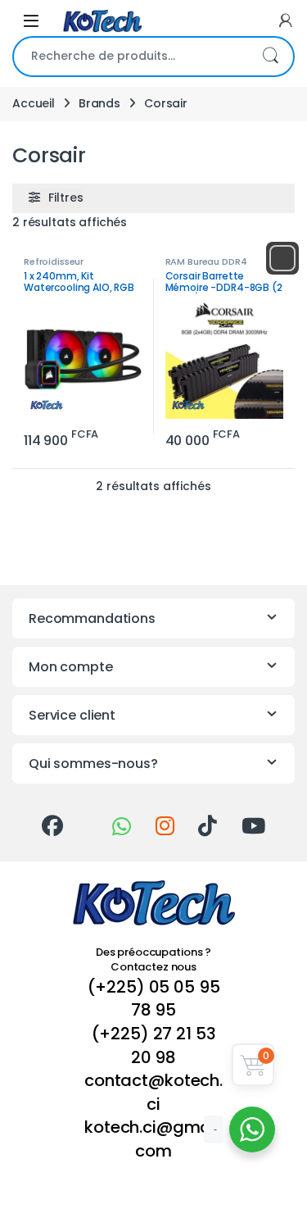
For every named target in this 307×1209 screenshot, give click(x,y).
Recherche (270, 56)
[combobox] (130, 56)
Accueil (33, 103)
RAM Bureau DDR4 (206, 261)
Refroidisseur (54, 261)
